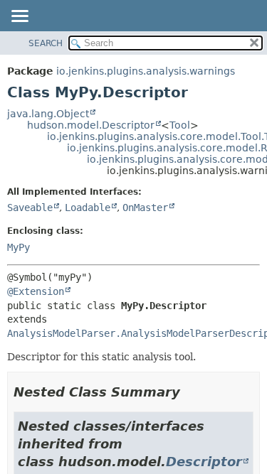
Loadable (87, 207)
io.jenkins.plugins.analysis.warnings (145, 71)
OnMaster (145, 207)
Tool (179, 125)
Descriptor (204, 461)
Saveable (30, 207)
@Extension (35, 291)
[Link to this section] (190, 391)
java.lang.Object (48, 113)
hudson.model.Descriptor (91, 125)
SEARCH (45, 43)
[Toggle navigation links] (19, 17)
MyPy (18, 247)
